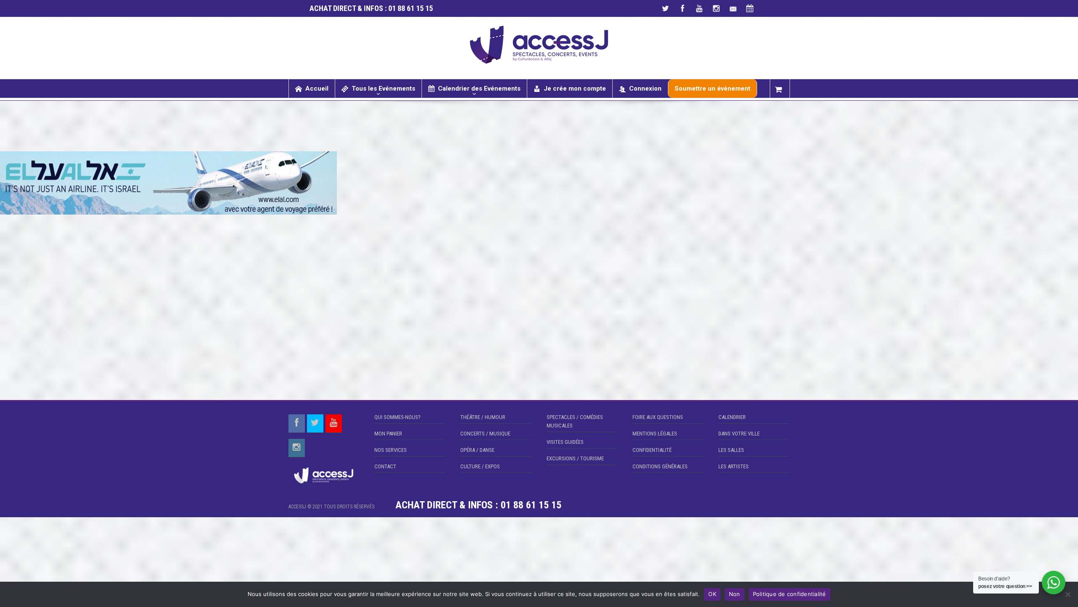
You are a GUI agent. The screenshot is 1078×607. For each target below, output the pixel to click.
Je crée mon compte (575, 88)
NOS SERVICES (390, 450)
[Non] (1067, 594)
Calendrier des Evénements (479, 88)
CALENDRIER (732, 417)
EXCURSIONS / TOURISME (575, 458)
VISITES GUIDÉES (565, 442)
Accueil (316, 88)
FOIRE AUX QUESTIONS (657, 417)
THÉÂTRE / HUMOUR (482, 417)
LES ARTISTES (733, 466)
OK (712, 594)
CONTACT (385, 466)
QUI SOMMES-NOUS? (397, 417)
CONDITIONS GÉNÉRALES (660, 466)
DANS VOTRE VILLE (739, 433)
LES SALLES (731, 450)
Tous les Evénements (383, 88)
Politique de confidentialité (789, 594)
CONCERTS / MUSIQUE (485, 433)
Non (734, 594)
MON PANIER (388, 433)
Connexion (645, 88)
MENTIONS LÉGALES (654, 433)
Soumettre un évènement (712, 88)
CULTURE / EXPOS (480, 466)
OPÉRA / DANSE (477, 450)
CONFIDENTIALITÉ (652, 450)
